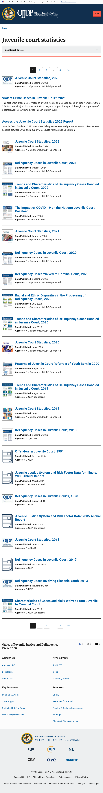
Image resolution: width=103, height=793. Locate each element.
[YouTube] (98, 646)
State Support (8, 701)
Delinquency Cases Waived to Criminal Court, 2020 (52, 274)
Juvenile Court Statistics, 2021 (37, 231)
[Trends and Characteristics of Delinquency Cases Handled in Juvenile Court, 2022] (7, 189)
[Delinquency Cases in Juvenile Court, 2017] (7, 570)
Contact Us (7, 678)
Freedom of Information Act (61, 783)
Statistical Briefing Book (13, 708)
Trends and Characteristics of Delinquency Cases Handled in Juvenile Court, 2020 (57, 320)
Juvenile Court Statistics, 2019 (37, 408)
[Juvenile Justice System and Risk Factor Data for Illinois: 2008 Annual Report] (7, 483)
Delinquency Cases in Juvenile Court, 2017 (46, 560)
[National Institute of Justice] (71, 751)
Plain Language (65, 777)
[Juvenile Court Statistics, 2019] (7, 414)
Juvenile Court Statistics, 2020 (37, 342)
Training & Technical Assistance (68, 708)
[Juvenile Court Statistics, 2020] (7, 348)
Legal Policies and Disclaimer (17, 783)
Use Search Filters (14, 50)
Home (4, 28)
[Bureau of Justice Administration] (31, 751)
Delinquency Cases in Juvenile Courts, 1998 (46, 496)
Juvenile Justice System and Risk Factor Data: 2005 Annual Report (58, 518)
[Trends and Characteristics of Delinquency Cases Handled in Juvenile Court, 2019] (7, 390)
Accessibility (19, 777)
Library (56, 695)
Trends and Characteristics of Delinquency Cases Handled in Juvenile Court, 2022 (57, 186)
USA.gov (81, 783)
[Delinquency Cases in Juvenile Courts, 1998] (7, 499)
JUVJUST (57, 665)
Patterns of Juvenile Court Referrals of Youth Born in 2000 (57, 364)
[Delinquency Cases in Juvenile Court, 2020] (7, 258)
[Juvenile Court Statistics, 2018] (7, 543)
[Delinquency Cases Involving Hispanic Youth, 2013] (7, 584)
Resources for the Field (63, 701)
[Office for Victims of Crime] (51, 762)
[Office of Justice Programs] (8, 13)
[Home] (37, 13)
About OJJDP (8, 665)
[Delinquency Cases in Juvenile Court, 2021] (7, 168)
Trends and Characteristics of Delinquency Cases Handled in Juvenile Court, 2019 (57, 386)
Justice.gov (94, 783)
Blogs (55, 672)
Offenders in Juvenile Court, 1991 (39, 451)
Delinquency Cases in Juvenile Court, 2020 (46, 253)
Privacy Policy (81, 777)
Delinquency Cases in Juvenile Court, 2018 (46, 430)
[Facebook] (82, 646)
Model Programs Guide (13, 714)
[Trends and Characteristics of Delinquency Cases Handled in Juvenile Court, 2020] (7, 324)
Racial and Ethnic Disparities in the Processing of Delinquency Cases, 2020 (50, 297)
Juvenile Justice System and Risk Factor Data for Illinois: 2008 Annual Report (56, 474)
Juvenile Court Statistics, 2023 (37, 78)
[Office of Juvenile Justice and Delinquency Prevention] (31, 762)
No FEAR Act (40, 783)
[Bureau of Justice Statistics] (51, 753)
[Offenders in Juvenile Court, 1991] (7, 462)
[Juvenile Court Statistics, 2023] (7, 81)
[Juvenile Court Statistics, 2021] (7, 236)
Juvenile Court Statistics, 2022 (37, 141)
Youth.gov (57, 714)
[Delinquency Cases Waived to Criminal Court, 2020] (7, 279)
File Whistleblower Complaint (42, 777)
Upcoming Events (61, 678)
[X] (90, 646)
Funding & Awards (10, 695)
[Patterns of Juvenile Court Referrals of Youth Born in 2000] (7, 369)
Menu (97, 14)
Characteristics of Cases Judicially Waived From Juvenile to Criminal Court (56, 602)
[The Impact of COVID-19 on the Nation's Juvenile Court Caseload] (7, 213)
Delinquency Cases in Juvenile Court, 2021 (46, 163)
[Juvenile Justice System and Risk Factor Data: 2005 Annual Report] (7, 527)
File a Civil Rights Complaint (66, 721)
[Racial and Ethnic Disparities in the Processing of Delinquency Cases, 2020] (7, 301)
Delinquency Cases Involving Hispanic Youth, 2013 (51, 581)
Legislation (7, 672)
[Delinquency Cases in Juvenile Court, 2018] (7, 435)
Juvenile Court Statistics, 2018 (37, 540)
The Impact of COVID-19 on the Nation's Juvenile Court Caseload (55, 209)
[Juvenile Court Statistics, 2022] (7, 147)
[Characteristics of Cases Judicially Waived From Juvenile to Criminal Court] (7, 606)
